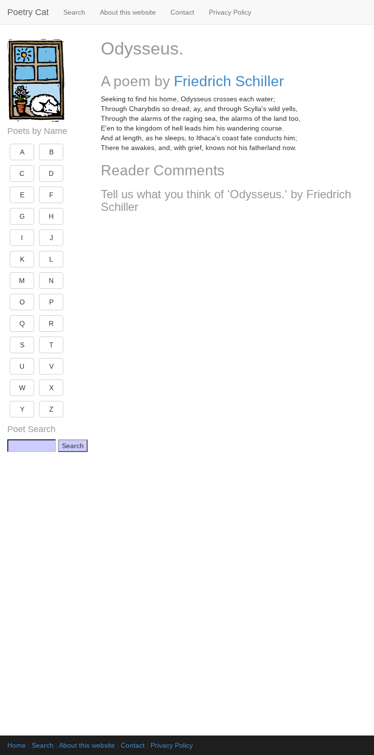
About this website (128, 12)
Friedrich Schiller (229, 81)
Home (16, 745)
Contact (182, 12)
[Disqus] (234, 350)
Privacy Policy (230, 12)
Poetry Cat (28, 12)
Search (74, 12)
